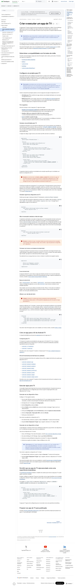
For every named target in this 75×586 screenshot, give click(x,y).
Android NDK (58, 570)
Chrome (37, 577)
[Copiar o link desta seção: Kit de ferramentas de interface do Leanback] (45, 356)
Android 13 (48, 567)
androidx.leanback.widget (28, 374)
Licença (24, 583)
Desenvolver (15, 1)
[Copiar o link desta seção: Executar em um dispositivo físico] (39, 394)
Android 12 (48, 569)
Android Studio (64, 1)
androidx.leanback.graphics (28, 366)
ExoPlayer (24, 66)
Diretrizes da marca (30, 583)
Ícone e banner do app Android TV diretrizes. (37, 276)
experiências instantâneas (26, 472)
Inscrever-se (60, 583)
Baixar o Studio (58, 568)
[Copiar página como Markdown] (57, 24)
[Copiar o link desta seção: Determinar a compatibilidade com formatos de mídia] (57, 53)
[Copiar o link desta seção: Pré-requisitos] (29, 105)
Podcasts (19, 573)
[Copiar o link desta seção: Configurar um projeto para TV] (41, 73)
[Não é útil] (61, 19)
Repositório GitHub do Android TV (40, 48)
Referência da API (59, 566)
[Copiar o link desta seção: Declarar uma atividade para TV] (38, 123)
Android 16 (48, 561)
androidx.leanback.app (27, 362)
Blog (18, 571)
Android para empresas (19, 563)
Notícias (18, 569)
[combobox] (41, 1)
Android (18, 560)
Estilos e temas (58, 327)
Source (18, 567)
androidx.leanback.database (29, 364)
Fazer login (71, 1)
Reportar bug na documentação (68, 563)
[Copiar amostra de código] (61, 137)
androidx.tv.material (27, 348)
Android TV (16, 6)
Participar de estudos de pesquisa (69, 568)
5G (27, 569)
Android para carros (40, 567)
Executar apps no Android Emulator (53, 460)
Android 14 (48, 565)
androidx (38, 335)
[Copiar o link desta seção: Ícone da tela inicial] (30, 271)
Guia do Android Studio (59, 561)
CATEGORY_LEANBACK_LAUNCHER (49, 127)
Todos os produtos (61, 577)
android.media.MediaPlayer (28, 68)
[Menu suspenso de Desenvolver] (19, 1)
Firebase (42, 577)
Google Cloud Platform (51, 577)
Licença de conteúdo (52, 536)
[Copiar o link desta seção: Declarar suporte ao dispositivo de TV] (41, 194)
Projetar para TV (28, 191)
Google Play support (69, 565)
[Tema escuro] (59, 137)
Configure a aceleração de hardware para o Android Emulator (37, 448)
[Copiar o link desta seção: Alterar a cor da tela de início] (36, 294)
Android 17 (48, 559)
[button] (7, 25)
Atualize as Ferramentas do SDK (29, 109)
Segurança (19, 565)
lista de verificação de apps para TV (31, 510)
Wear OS (38, 562)
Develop (3, 6)
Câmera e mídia (30, 565)
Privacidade (29, 567)
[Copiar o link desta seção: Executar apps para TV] (36, 385)
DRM (23, 61)
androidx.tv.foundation (27, 346)
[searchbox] (7, 10)
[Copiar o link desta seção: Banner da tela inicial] (31, 280)
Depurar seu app (26, 463)
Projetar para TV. (53, 47)
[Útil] (59, 19)
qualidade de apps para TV (28, 38)
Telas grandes (39, 560)
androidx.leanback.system (28, 372)
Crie (23, 117)
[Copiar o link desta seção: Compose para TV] (31, 338)
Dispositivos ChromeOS (38, 565)
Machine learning (30, 561)
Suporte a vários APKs (45, 88)
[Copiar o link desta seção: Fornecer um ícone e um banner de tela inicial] (45, 248)
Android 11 (48, 571)
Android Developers (23, 19)
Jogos (28, 559)
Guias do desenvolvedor (58, 564)
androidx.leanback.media (28, 368)
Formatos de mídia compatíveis (28, 59)
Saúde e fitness (29, 563)
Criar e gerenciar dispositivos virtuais (53, 433)
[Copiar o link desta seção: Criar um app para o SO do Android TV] (47, 333)
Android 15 (48, 563)
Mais (23, 1)
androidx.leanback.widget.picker (30, 376)
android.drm (25, 63)
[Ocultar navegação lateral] (14, 584)
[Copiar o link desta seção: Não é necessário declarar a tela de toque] (44, 216)
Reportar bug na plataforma (68, 560)
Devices (10, 6)
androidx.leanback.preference (29, 370)
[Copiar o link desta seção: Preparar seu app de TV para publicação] (48, 508)
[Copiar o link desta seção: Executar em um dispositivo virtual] (40, 425)
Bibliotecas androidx (50, 98)
